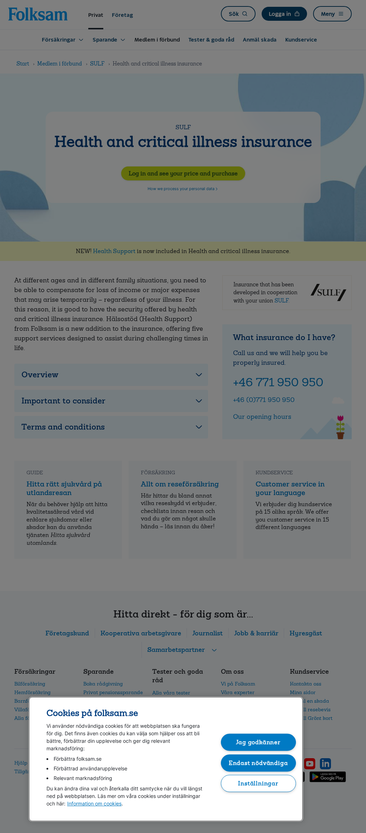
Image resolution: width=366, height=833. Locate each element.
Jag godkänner (258, 742)
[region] (166, 759)
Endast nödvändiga (258, 763)
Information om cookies (94, 803)
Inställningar (258, 783)
